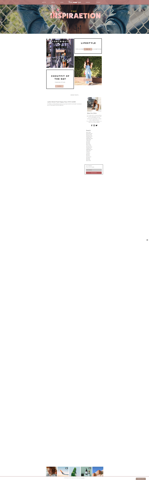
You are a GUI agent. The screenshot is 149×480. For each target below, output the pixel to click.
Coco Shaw (82, 477)
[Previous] (6, 15)
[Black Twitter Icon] (96, 125)
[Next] (142, 15)
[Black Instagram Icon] (147, 240)
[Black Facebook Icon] (92, 125)
